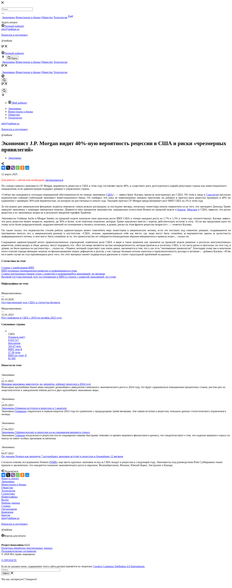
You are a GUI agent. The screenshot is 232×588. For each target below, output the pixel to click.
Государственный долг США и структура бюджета (30, 302)
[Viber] (13, 168)
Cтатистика (8, 493)
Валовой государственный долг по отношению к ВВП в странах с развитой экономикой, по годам (58, 276)
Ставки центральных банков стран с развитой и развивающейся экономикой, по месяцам (53, 273)
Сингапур (212, 194)
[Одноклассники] (22, 168)
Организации (9, 509)
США (109, 194)
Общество (47, 17)
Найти (6, 573)
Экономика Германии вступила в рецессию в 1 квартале (34, 408)
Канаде (181, 209)
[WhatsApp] (18, 168)
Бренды (5, 515)
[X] (8, 168)
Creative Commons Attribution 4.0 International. (119, 566)
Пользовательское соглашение (18, 551)
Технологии (60, 17)
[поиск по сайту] (4, 80)
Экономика (8, 17)
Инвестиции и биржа (28, 17)
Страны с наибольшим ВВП (17, 267)
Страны (5, 505)
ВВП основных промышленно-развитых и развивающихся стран (39, 270)
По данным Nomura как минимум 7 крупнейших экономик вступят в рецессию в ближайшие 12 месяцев (62, 456)
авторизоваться (54, 180)
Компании (7, 512)
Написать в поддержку (14, 34)
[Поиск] (2, 13)
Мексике (192, 209)
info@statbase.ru (10, 29)
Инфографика (9, 496)
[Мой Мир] (27, 168)
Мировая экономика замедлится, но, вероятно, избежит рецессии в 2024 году (46, 384)
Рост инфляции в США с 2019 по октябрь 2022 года (31, 317)
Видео (5, 499)
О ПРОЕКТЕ (9, 560)
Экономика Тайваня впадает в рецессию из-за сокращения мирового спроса (45, 432)
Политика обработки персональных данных (26, 548)
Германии (20, 411)
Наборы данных (10, 502)
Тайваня (20, 435)
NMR (53, 462)
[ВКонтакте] (3, 168)
